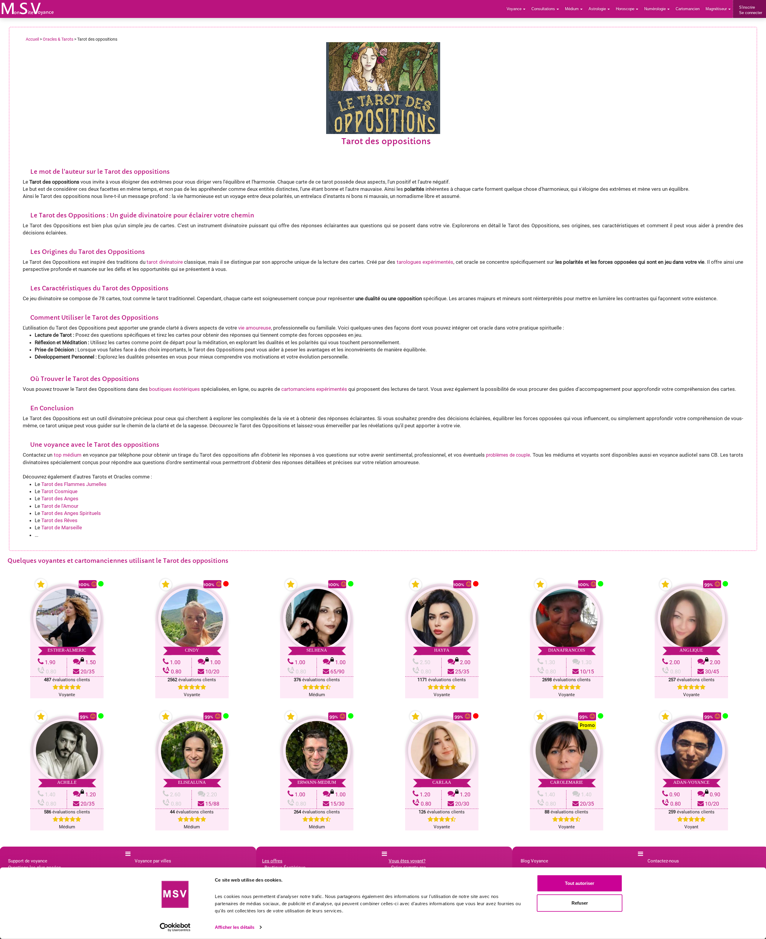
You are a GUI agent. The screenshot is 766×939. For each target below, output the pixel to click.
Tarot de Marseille (61, 528)
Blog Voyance (534, 861)
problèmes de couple (508, 455)
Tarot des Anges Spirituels (71, 513)
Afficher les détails (234, 927)
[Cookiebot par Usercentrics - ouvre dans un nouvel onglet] (175, 927)
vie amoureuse (254, 328)
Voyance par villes (153, 861)
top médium (67, 455)
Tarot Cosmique (59, 491)
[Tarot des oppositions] (27, 8)
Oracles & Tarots (58, 39)
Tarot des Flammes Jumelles (74, 484)
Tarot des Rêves (59, 520)
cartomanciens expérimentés (314, 389)
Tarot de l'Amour (59, 506)
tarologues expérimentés (425, 262)
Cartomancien (688, 9)
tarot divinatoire (165, 262)
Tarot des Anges (59, 498)
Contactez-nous (663, 861)
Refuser (580, 902)
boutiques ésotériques (174, 389)
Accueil (32, 39)
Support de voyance (27, 861)
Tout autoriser (579, 883)
